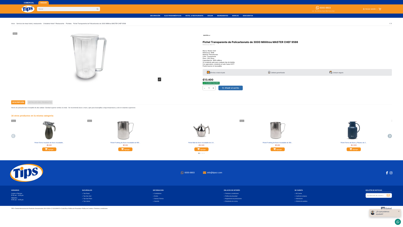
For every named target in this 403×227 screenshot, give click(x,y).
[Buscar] (97, 9)
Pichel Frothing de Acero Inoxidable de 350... (277, 142)
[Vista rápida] (50, 140)
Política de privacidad (231, 196)
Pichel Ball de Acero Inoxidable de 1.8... (201, 142)
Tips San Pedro (87, 198)
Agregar (50, 149)
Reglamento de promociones (233, 198)
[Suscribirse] (388, 195)
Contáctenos (157, 193)
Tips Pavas (86, 193)
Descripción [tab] (18, 102)
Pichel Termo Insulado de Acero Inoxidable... (49, 142)
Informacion (299, 198)
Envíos (156, 196)
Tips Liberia (86, 201)
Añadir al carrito (232, 88)
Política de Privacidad (75, 208)
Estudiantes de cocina (231, 201)
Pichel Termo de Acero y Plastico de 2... (354, 142)
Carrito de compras (301, 196)
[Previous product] (390, 23)
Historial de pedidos (301, 201)
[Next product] (391, 23)
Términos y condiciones (232, 193)
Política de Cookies (87, 208)
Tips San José (87, 196)
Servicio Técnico (159, 198)
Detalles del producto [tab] (40, 102)
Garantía (156, 201)
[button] (200, 153)
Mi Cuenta (299, 193)
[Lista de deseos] (47, 140)
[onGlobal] (386, 208)
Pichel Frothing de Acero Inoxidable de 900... (125, 142)
